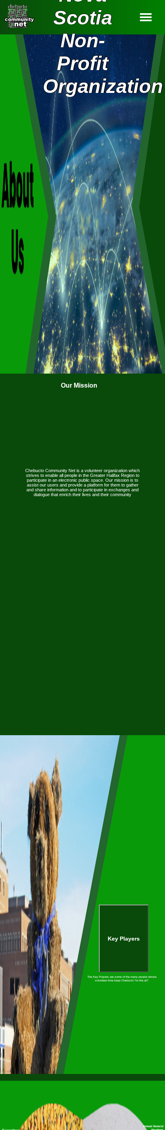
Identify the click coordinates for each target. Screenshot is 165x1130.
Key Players (124, 938)
